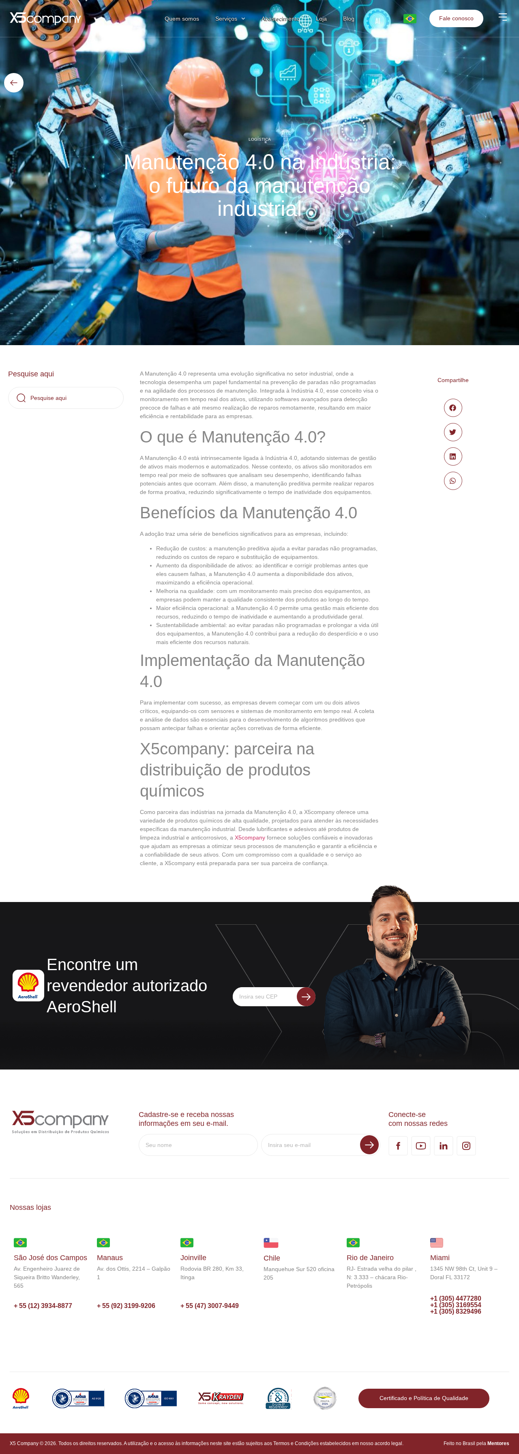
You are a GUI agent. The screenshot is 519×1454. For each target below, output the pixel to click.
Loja (321, 18)
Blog (348, 18)
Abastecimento (281, 18)
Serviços (226, 18)
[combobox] (66, 398)
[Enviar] (306, 996)
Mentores (498, 1443)
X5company (250, 837)
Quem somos (182, 18)
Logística (260, 139)
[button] (453, 408)
